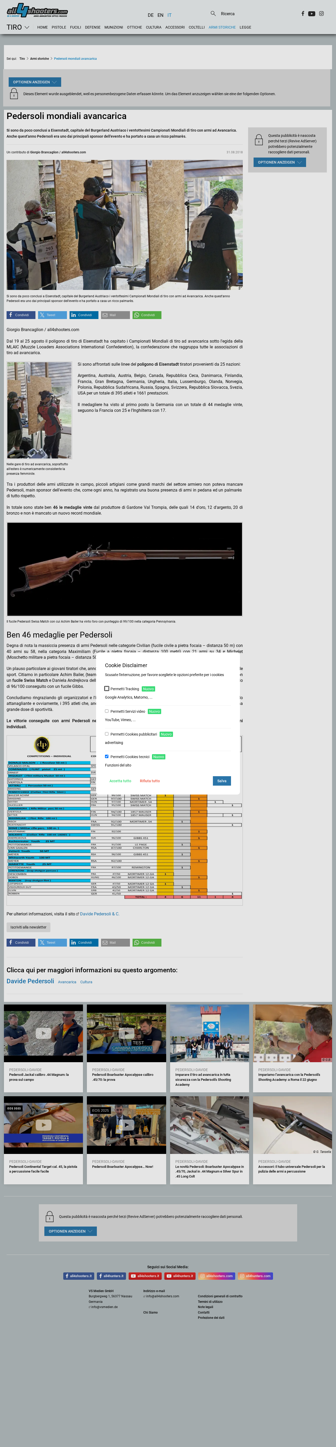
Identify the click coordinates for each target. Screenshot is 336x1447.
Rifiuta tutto (150, 781)
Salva (222, 781)
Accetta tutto (120, 781)
